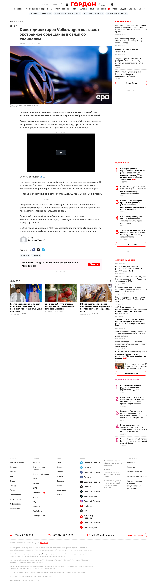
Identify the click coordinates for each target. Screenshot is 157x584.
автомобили (25, 255)
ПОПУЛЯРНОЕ (122, 163)
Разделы (36, 458)
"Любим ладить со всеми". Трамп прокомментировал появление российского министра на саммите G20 (130, 322)
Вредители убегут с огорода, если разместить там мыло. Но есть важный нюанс (60, 306)
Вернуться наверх (135, 535)
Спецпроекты (39, 515)
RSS (86, 511)
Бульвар (84, 9)
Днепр (59, 485)
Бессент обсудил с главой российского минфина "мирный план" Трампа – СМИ (128, 269)
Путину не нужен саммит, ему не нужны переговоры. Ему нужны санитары (130, 40)
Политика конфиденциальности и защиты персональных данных (112, 473)
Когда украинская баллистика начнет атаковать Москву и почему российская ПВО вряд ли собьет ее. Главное (131, 355)
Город (59, 458)
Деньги (20, 21)
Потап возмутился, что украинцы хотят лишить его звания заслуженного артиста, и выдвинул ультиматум (133, 428)
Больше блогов (131, 83)
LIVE (92, 9)
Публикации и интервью (36, 9)
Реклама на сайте (134, 472)
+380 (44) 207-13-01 (23, 535)
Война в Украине (17, 462)
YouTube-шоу (39, 511)
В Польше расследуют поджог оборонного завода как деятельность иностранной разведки (131, 289)
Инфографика (15, 504)
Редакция (131, 467)
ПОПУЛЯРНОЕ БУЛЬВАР (127, 380)
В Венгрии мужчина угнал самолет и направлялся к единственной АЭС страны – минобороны (132, 219)
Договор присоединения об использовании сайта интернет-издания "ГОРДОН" (113, 484)
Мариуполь (61, 490)
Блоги (74, 9)
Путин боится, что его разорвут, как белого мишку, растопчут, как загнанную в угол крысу (129, 62)
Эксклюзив (102, 9)
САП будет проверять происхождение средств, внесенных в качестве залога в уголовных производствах (131, 310)
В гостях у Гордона (60, 9)
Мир (11, 476)
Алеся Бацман (90, 496)
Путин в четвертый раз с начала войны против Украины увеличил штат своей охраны (131, 344)
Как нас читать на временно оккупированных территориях (134, 484)
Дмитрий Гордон (92, 463)
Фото (114, 9)
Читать (94, 264)
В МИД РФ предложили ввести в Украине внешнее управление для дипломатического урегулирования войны (133, 190)
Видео (123, 9)
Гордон (12, 21)
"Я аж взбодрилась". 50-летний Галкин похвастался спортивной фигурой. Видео (133, 441)
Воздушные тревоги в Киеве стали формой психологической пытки (129, 74)
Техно (12, 490)
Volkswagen (36, 255)
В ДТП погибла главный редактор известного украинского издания (130, 387)
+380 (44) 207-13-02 (62, 535)
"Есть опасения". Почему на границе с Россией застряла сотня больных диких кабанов (130, 334)
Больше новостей (131, 373)
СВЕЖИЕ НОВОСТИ (125, 260)
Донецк (60, 476)
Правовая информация (137, 476)
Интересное (15, 508)
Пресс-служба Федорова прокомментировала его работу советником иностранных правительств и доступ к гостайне (133, 204)
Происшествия (16, 499)
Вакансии (131, 462)
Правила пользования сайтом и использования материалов (113, 463)
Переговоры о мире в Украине (67, 14)
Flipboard (88, 506)
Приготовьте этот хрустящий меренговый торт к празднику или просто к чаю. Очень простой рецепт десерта (132, 400)
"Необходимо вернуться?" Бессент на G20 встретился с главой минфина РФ (135, 366)
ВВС (42, 176)
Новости (18, 9)
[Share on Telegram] (43, 250)
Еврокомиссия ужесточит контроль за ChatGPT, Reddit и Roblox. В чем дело (130, 299)
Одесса (60, 472)
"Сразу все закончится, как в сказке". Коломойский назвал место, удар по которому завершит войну (132, 233)
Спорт (12, 481)
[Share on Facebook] (33, 250)
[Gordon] (83, 5)
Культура (13, 485)
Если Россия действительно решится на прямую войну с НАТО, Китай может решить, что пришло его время (131, 28)
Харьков (60, 481)
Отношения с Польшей (93, 14)
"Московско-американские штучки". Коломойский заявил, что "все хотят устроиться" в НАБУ (130, 279)
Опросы (132, 9)
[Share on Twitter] (38, 250)
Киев (59, 462)
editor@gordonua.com (102, 535)
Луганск (60, 495)
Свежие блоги (123, 21)
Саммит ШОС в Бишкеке (117, 14)
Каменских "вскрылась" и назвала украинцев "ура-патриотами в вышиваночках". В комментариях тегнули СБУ (133, 414)
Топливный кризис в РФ (40, 14)
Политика (14, 467)
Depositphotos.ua (43, 554)
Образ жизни (15, 495)
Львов (59, 467)
